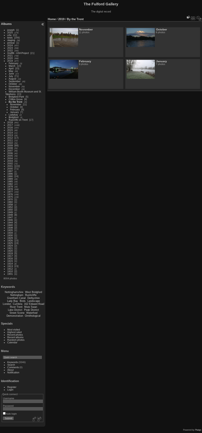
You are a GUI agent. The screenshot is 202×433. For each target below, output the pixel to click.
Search (11, 364)
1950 (10, 209)
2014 (10, 132)
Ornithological (32, 315)
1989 (10, 179)
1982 (10, 184)
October (13, 84)
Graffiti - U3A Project (18, 53)
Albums (6, 23)
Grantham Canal (16, 298)
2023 (10, 48)
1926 (10, 240)
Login (10, 389)
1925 (10, 243)
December (14, 89)
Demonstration (15, 315)
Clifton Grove (16, 99)
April (11, 68)
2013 (10, 135)
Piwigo (198, 430)
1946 (10, 220)
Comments (13, 367)
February (13, 63)
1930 (10, 235)
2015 (10, 130)
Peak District (31, 309)
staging (11, 40)
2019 (10, 60)
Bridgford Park (16, 96)
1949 (10, 212)
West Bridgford (33, 292)
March (12, 66)
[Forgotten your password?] (39, 419)
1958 (10, 204)
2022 (10, 50)
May (11, 71)
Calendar (12, 342)
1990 (10, 176)
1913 (10, 266)
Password (8, 406)
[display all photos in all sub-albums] (193, 18)
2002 (10, 163)
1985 (10, 181)
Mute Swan (30, 306)
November (14, 86)
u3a (9, 35)
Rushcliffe (30, 295)
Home (52, 19)
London (7, 303)
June (11, 73)
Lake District (15, 309)
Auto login (11, 413)
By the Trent (15, 102)
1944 (10, 222)
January (14, 112)
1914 (10, 263)
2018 (10, 122)
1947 (10, 217)
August (12, 78)
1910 (10, 271)
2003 (10, 161)
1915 (10, 261)
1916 (10, 258)
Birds (23, 300)
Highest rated (14, 332)
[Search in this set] (188, 17)
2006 (10, 153)
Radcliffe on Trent (18, 120)
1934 (10, 233)
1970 (10, 199)
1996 (10, 173)
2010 (10, 143)
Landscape (33, 300)
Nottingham (16, 295)
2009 (10, 145)
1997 (10, 171)
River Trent (16, 306)
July (11, 76)
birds (10, 37)
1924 (10, 245)
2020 (10, 58)
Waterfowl (31, 312)
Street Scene (16, 312)
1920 (10, 250)
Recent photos (15, 334)
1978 (10, 189)
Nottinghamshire (14, 292)
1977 (10, 191)
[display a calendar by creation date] (199, 18)
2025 (10, 32)
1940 (10, 225)
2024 (10, 45)
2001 (10, 166)
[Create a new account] (33, 419)
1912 (10, 268)
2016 (10, 127)
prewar (11, 42)
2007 (10, 150)
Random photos (15, 340)
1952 (10, 207)
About (10, 370)
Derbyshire (33, 298)
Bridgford (14, 117)
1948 (10, 215)
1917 (10, 256)
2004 (10, 158)
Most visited (13, 329)
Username (8, 398)
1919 (10, 253)
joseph (11, 30)
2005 (10, 155)
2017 (10, 125)
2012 (10, 137)
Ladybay (13, 114)
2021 (10, 55)
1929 (10, 238)
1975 (10, 197)
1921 (10, 248)
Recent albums (15, 337)
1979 (10, 186)
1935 (10, 230)
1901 (10, 274)
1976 (10, 194)
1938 (10, 227)
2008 (10, 148)
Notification (13, 372)
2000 (10, 168)
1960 (10, 202)
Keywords (12, 362)
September (15, 81)
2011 (10, 140)
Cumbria (17, 303)
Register (11, 387)
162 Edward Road (34, 303)
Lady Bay (12, 300)
